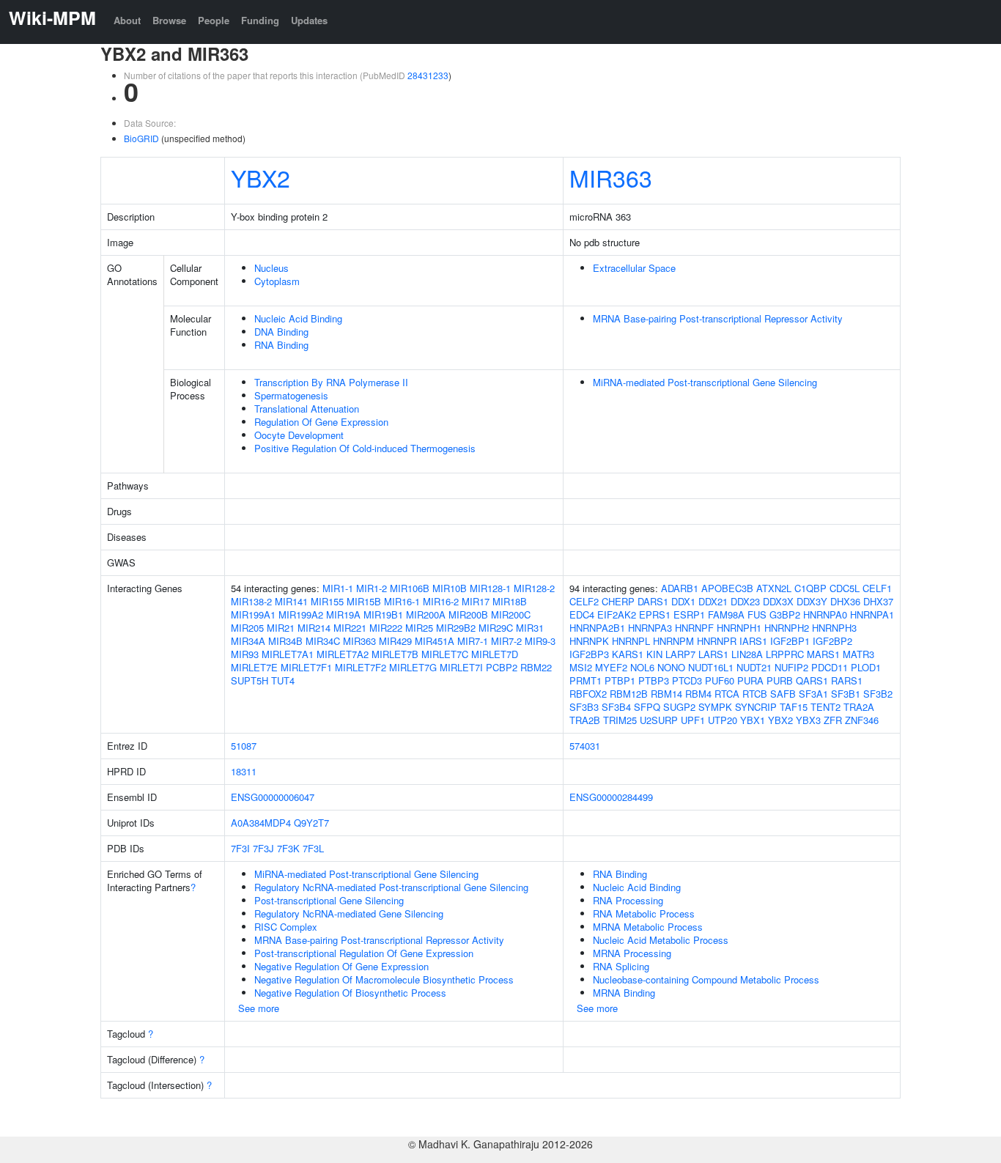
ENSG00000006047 (272, 797)
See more (258, 1008)
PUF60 (719, 680)
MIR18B (509, 601)
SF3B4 (616, 707)
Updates (309, 20)
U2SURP (659, 720)
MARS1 (823, 654)
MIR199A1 (253, 614)
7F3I (240, 848)
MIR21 (281, 628)
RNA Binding (281, 345)
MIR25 (419, 628)
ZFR (833, 720)
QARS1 (812, 680)
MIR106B (409, 588)
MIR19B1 (383, 614)
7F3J (263, 848)
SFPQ (647, 707)
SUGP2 (679, 707)
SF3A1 (813, 694)
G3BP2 (784, 614)
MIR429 (395, 641)
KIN (654, 654)
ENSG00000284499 (611, 797)
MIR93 (245, 654)
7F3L (313, 848)
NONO (671, 667)
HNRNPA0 (825, 614)
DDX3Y (812, 601)
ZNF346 (862, 720)
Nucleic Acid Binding (298, 318)
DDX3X (778, 601)
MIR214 (314, 628)
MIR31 (530, 628)
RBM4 (698, 694)
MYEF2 (611, 667)
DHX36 (845, 601)
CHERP (618, 601)
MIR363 (610, 177)
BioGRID (141, 138)
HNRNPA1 (872, 614)
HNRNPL (631, 641)
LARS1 (713, 654)
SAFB (783, 694)
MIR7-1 (472, 641)
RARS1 (847, 680)
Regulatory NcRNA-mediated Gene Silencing (348, 913)
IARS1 (753, 641)
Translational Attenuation (306, 409)
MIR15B (364, 601)
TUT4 (283, 680)
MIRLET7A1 (288, 654)
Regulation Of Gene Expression (321, 422)
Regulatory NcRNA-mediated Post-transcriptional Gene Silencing (391, 887)
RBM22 (536, 667)
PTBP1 (620, 680)
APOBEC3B (727, 588)
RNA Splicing (621, 966)
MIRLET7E (254, 667)
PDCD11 (829, 667)
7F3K (288, 848)
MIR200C (511, 614)
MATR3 (858, 654)
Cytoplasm (277, 281)
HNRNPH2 (786, 628)
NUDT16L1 (711, 667)
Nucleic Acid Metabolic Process (660, 940)
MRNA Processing (632, 953)
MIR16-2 (441, 601)
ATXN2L (773, 588)
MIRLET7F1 (306, 667)
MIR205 (247, 628)
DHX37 (878, 601)
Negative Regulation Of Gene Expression (341, 966)
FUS (757, 614)
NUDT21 (754, 667)
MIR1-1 (337, 588)
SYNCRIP (756, 707)
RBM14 (666, 694)
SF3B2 (878, 694)
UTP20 (722, 720)
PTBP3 (653, 680)
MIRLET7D (494, 654)
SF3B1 (845, 694)
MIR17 (476, 601)
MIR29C (496, 628)
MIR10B (449, 588)
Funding (260, 20)
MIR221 (349, 628)
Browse (169, 20)
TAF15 (794, 707)
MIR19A (343, 614)
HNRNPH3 (834, 628)
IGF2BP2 (832, 641)
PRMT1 (585, 680)
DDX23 (745, 601)
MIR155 (327, 601)
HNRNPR (716, 641)
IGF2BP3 (589, 654)
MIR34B (285, 641)
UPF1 (693, 720)
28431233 (427, 75)
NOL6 (642, 667)
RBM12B (629, 694)
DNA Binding (281, 332)
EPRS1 (655, 614)
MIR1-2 (371, 588)
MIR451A (434, 641)
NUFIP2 (791, 667)
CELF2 (584, 601)
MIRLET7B (395, 654)
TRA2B (584, 720)
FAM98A (726, 614)
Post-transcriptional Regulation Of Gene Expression (363, 953)
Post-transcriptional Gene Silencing (329, 900)
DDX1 (683, 601)
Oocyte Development (299, 435)
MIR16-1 (402, 601)
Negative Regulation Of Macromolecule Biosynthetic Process (384, 979)
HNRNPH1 (739, 628)
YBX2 (260, 177)
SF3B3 (584, 707)
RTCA (726, 694)
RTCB (754, 694)
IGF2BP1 (790, 641)
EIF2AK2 (616, 614)
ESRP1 (689, 614)
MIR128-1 (490, 588)
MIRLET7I (461, 667)
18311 (243, 771)
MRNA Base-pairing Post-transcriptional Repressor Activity (718, 318)
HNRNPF (694, 628)
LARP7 (680, 654)
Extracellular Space (634, 268)
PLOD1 (866, 667)
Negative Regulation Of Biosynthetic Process (350, 993)
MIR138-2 (251, 601)
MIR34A (248, 641)
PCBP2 (501, 667)
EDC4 (581, 614)
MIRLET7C (444, 654)
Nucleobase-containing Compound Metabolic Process (706, 979)
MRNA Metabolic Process (648, 927)
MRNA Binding (624, 993)
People (213, 20)
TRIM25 (620, 720)
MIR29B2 (456, 628)
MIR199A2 (300, 614)
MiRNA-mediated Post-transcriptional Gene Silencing (705, 382)
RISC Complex (285, 927)
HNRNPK (589, 641)
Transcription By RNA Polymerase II (331, 382)
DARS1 (653, 601)
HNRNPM (673, 641)
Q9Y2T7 (311, 823)
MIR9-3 (540, 641)
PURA (750, 680)
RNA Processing (628, 900)
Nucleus (271, 268)
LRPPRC (785, 654)
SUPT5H (249, 680)
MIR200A (426, 614)
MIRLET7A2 (343, 654)
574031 (584, 746)
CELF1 (877, 588)
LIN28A (747, 654)
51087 (243, 746)
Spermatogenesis (291, 395)
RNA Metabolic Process (644, 913)
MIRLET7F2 (360, 667)
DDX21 (713, 601)
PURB (780, 680)
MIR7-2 (506, 641)
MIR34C (323, 641)
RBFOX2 (588, 694)
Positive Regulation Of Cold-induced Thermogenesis (365, 448)
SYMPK (715, 707)
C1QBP (810, 588)
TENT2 (825, 707)
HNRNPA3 (650, 628)
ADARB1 (679, 588)
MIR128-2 (534, 588)
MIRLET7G (413, 667)
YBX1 (752, 720)
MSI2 (580, 667)
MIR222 (385, 628)
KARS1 (627, 654)
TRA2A (858, 707)
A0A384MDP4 (261, 823)
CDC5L (845, 588)
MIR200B (468, 614)
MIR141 (291, 601)
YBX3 (808, 720)
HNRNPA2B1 (597, 628)
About (127, 20)
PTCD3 (687, 680)
